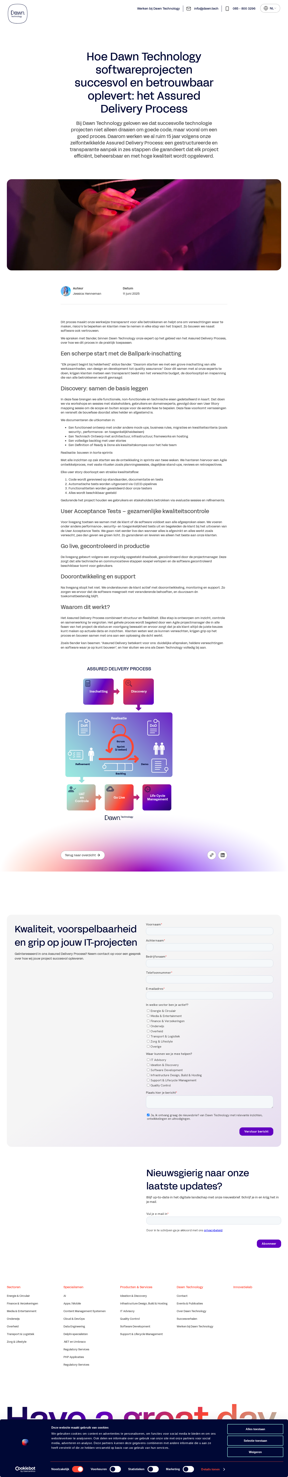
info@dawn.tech (206, 8)
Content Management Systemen (84, 1311)
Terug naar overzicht (80, 855)
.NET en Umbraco (74, 1342)
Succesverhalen (187, 1319)
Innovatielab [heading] (242, 1287)
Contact (182, 1296)
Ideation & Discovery (133, 1296)
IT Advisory (127, 1311)
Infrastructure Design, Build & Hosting (144, 1303)
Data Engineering (74, 1326)
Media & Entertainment (21, 1311)
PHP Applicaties (73, 1357)
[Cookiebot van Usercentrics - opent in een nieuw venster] (25, 1469)
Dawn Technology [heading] (190, 1287)
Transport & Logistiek (20, 1334)
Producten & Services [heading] (136, 1287)
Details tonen (210, 1469)
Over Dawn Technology (191, 1311)
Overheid (13, 1326)
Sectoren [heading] (14, 1287)
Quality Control (130, 1319)
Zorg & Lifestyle (16, 1342)
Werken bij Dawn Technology (158, 8)
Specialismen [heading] (73, 1287)
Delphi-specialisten (75, 1334)
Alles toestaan (255, 1429)
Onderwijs (13, 1319)
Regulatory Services (76, 1349)
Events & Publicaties (190, 1303)
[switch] (115, 1469)
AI (64, 1296)
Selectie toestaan (255, 1440)
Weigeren (255, 1452)
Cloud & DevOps (74, 1319)
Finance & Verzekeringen (22, 1303)
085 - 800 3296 (244, 8)
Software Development (135, 1326)
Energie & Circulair (18, 1296)
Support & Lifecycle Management (141, 1334)
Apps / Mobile (72, 1303)
